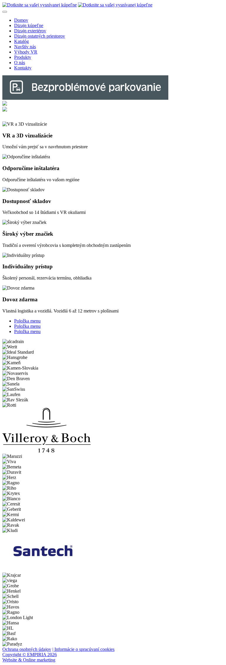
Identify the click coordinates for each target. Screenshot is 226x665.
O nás (19, 62)
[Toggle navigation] (4, 12)
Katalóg (21, 41)
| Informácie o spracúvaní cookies (83, 649)
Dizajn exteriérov (30, 30)
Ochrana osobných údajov (26, 649)
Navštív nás (25, 46)
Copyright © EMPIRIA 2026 (29, 654)
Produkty (22, 57)
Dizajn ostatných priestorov (39, 36)
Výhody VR (25, 51)
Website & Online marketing (28, 659)
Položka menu (27, 320)
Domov (21, 20)
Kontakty (22, 67)
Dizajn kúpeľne (28, 25)
